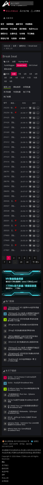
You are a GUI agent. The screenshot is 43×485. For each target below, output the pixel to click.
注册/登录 (9, 18)
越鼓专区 (19, 24)
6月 (25, 74)
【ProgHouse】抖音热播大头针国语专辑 (23, 325)
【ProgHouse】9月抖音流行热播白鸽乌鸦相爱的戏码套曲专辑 (23, 354)
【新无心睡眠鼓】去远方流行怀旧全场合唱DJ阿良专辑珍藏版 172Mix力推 (23, 337)
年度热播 (17, 92)
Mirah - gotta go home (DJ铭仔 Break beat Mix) (22, 418)
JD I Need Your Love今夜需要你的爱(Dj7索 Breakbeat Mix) (23, 406)
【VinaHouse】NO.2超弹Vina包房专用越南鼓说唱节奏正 (23, 308)
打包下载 (25, 11)
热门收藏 (7, 96)
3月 (5, 77)
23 (21, 262)
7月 (19, 74)
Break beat (33, 46)
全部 (14, 61)
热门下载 (26, 92)
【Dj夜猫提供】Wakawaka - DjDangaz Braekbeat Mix (22, 412)
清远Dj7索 (5, 38)
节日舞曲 (30, 33)
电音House (33, 29)
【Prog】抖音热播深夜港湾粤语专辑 (21, 331)
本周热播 (26, 87)
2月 (11, 77)
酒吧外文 (4, 33)
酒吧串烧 (4, 29)
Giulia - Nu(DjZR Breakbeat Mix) (20, 383)
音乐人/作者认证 (11, 11)
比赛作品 (13, 33)
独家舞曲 (10, 24)
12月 (22, 77)
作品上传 (5, 478)
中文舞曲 (13, 29)
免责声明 (5, 471)
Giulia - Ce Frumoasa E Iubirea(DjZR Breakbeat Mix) (22, 378)
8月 (11, 81)
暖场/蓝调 (7, 69)
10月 (35, 77)
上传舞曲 (36, 11)
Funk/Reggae (9, 65)
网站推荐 (17, 87)
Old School (33, 65)
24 (27, 262)
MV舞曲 (22, 38)
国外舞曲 (23, 29)
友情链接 (5, 481)
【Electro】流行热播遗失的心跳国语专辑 (23, 342)
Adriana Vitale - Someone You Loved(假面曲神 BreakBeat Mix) (23, 424)
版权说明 (5, 468)
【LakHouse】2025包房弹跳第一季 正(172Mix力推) (22, 360)
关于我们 (5, 465)
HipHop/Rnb (23, 61)
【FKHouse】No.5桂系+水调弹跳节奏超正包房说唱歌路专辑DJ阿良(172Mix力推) (23, 314)
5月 (30, 74)
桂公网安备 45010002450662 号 (17, 441)
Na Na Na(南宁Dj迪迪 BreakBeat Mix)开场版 (23, 401)
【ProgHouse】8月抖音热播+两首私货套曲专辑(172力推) (23, 320)
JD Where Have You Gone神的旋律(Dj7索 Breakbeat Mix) (23, 389)
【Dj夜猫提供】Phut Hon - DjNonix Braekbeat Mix (21, 395)
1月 (16, 77)
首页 (2, 24)
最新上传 (7, 87)
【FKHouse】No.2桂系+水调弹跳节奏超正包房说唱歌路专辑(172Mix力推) (23, 348)
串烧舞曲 (28, 24)
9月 (5, 81)
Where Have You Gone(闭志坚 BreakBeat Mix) (19, 429)
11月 (29, 77)
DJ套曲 (14, 38)
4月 (36, 74)
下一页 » (36, 262)
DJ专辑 (22, 33)
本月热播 (7, 92)
